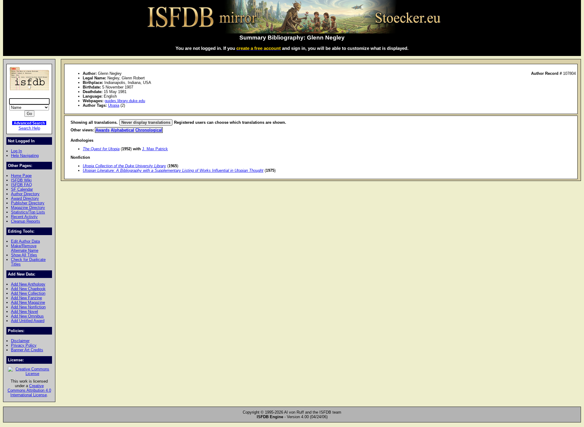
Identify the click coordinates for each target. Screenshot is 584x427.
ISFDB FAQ (21, 184)
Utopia (113, 105)
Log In (16, 151)
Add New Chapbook (28, 288)
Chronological (148, 130)
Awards (102, 130)
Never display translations (145, 122)
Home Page (21, 175)
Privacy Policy (23, 345)
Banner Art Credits (27, 350)
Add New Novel (24, 311)
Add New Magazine (28, 302)
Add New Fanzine (26, 298)
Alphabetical (122, 130)
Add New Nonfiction (28, 307)
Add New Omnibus (27, 316)
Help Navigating (25, 155)
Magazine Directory (28, 207)
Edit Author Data (25, 241)
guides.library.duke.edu (125, 101)
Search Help (29, 128)
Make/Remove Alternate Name (24, 248)
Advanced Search (29, 123)
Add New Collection (28, 293)
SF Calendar (22, 189)
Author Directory (25, 194)
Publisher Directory (27, 203)
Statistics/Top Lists (28, 212)
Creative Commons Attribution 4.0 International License (29, 390)
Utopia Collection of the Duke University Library (124, 166)
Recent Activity (24, 216)
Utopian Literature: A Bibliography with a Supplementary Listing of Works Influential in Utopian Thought (173, 170)
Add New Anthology (28, 284)
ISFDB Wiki (21, 180)
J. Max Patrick (155, 149)
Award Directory (25, 198)
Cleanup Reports (25, 221)
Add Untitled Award (27, 320)
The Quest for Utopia (101, 149)
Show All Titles (24, 255)
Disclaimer (20, 340)
